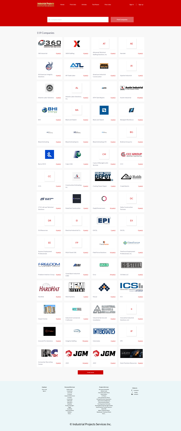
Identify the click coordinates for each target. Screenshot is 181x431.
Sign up (141, 4)
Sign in (132, 4)
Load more (90, 372)
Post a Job (44, 389)
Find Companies (122, 19)
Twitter (136, 392)
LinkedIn (136, 394)
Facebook (136, 390)
